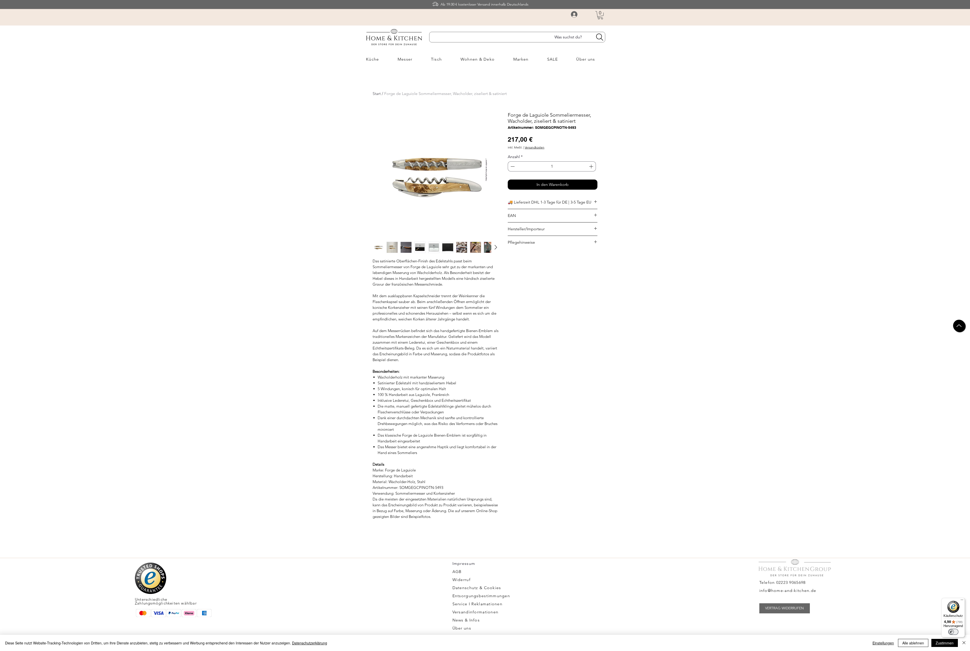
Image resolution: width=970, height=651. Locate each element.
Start (377, 93)
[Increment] (591, 166)
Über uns (461, 628)
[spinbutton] (552, 166)
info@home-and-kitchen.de (787, 590)
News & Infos (466, 620)
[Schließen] (964, 643)
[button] (600, 15)
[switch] (953, 632)
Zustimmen (945, 642)
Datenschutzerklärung (309, 642)
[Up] (959, 326)
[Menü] (962, 601)
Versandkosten (534, 147)
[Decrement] (512, 166)
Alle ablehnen (913, 642)
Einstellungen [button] (883, 642)
